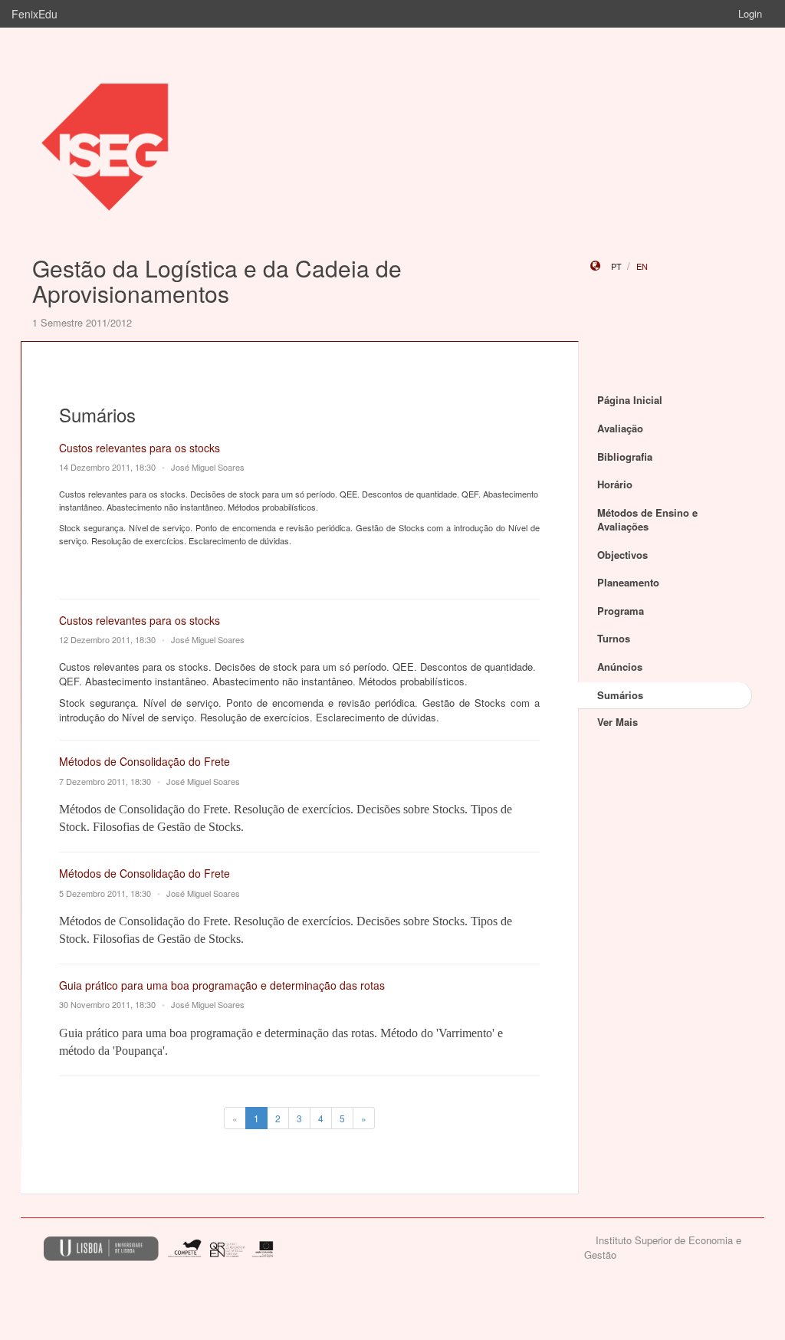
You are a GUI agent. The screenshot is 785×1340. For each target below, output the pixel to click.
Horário (614, 484)
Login (750, 13)
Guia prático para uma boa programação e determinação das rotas (222, 985)
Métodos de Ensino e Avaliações (647, 519)
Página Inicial (629, 399)
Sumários (620, 695)
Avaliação (620, 428)
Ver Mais (617, 721)
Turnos (613, 638)
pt (616, 266)
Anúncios (619, 666)
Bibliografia (624, 456)
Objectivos (622, 554)
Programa (620, 610)
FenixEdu (34, 13)
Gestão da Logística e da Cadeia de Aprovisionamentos (217, 280)
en (642, 266)
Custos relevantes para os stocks (139, 447)
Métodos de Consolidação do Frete (144, 761)
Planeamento (628, 582)
